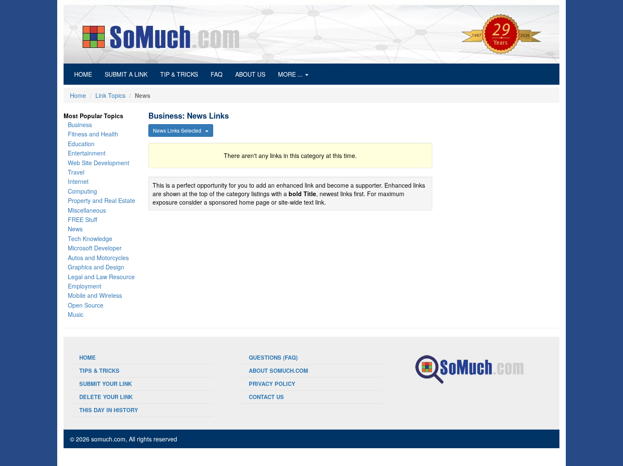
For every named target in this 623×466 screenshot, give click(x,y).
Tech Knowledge (90, 238)
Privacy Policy (272, 384)
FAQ (216, 74)
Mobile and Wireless (95, 295)
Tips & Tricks (99, 370)
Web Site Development (98, 162)
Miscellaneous (87, 210)
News (75, 229)
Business (80, 124)
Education (81, 143)
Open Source (85, 305)
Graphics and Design (96, 267)
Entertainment (87, 153)
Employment (84, 286)
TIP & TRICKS (179, 74)
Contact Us (266, 397)
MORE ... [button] (291, 74)
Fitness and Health (93, 134)
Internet (78, 181)
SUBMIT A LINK (126, 74)
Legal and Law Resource (101, 276)
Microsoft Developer (95, 248)
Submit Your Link (105, 384)
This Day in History (108, 410)
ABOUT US (250, 74)
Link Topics (110, 95)
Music (75, 314)
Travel (76, 172)
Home (78, 95)
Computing (82, 191)
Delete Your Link (106, 397)
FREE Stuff (82, 219)
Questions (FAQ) (273, 357)
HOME (86, 73)
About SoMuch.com (278, 370)
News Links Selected (179, 130)
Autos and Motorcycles (98, 257)
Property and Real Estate (101, 200)
